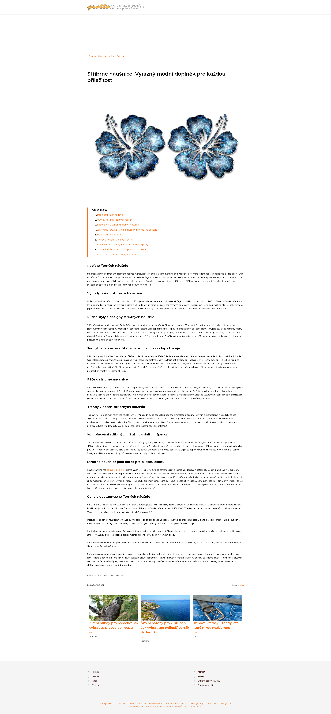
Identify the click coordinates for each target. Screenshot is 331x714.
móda (242, 585)
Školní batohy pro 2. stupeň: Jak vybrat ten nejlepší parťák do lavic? (165, 627)
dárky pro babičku (115, 470)
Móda (111, 56)
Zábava (120, 56)
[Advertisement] (165, 33)
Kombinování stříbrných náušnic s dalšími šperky (122, 245)
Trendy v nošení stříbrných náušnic (115, 240)
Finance (92, 56)
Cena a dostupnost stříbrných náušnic (117, 255)
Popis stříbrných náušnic (110, 215)
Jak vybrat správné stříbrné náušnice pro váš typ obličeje (127, 230)
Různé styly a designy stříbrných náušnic (118, 225)
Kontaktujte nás (116, 575)
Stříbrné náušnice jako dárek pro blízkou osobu (121, 250)
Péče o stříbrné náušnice (110, 235)
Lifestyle (102, 56)
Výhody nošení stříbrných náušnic (114, 220)
